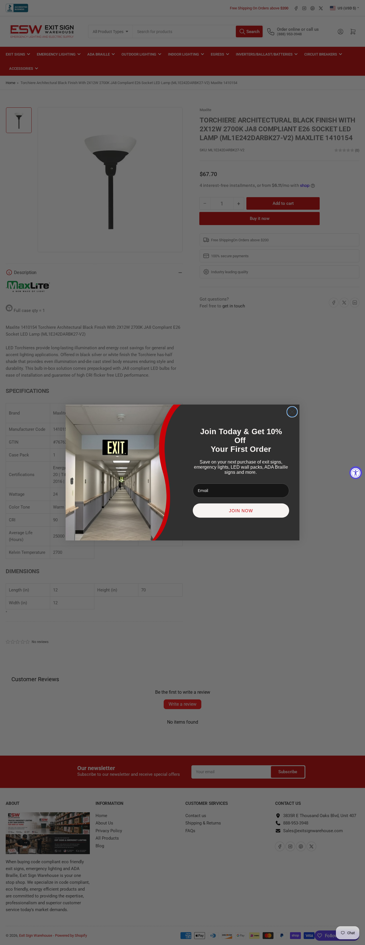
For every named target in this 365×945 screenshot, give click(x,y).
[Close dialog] (292, 412)
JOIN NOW (241, 510)
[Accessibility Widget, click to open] (355, 472)
